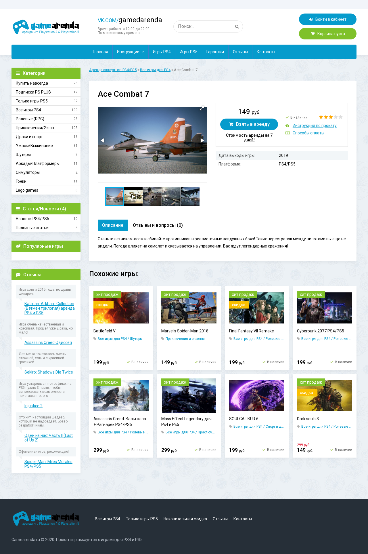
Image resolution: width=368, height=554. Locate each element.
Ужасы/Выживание (34, 145)
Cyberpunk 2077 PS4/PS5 (320, 331)
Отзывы (240, 52)
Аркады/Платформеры (38, 163)
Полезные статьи (32, 227)
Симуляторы (28, 172)
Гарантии (215, 52)
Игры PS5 (189, 52)
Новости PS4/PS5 (32, 218)
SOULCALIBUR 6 (243, 418)
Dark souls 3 (308, 418)
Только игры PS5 (32, 101)
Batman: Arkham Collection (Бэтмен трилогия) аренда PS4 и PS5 (49, 308)
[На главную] (46, 27)
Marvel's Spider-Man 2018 (184, 331)
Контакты (266, 52)
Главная (100, 52)
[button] (201, 108)
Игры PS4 (162, 52)
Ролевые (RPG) (30, 119)
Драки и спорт (29, 136)
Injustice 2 (33, 405)
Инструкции (128, 52)
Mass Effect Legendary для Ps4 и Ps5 (186, 421)
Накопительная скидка (185, 519)
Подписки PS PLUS (33, 92)
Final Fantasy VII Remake (251, 331)
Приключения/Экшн (35, 127)
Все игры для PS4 (155, 70)
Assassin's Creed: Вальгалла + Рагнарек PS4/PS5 (119, 421)
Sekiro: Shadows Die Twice (48, 372)
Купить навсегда (32, 83)
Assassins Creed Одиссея (48, 342)
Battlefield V (104, 331)
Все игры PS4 (28, 110)
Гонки (21, 181)
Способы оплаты (308, 133)
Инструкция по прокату (315, 125)
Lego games (27, 190)
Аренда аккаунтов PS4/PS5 (113, 70)
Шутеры (23, 154)
